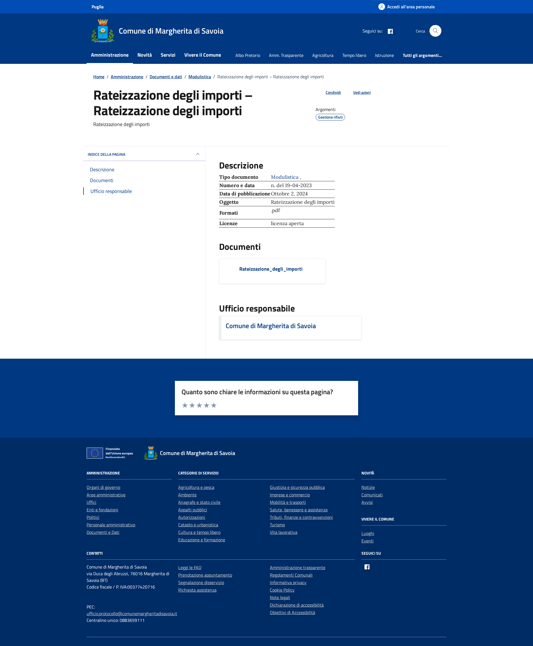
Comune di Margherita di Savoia (271, 326)
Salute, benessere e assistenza (299, 509)
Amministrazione (110, 55)
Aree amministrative (106, 494)
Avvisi (367, 502)
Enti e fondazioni (102, 509)
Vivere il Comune (202, 55)
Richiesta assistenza (197, 590)
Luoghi (367, 533)
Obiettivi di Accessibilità (292, 612)
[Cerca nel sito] (435, 31)
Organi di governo (103, 487)
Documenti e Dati (103, 532)
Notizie (368, 487)
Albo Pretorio (247, 55)
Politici (93, 517)
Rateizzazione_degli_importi (271, 269)
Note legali (280, 597)
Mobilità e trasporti (288, 502)
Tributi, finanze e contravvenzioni (301, 517)
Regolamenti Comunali (291, 575)
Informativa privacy (288, 582)
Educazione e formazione (201, 539)
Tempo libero (354, 55)
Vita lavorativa (283, 532)
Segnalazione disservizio (201, 582)
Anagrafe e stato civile (199, 502)
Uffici (91, 502)
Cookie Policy (282, 590)
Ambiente (187, 494)
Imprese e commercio (290, 494)
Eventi (367, 540)
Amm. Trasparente (286, 55)
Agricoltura (322, 55)
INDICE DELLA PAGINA (106, 154)
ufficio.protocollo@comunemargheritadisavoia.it (132, 613)
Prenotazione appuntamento (205, 575)
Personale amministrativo (111, 524)
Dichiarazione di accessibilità (297, 605)
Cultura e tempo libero (199, 532)
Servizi (168, 55)
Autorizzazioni (191, 517)
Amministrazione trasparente (297, 567)
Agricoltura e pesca (196, 487)
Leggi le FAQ (190, 567)
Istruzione (384, 55)
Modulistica (285, 177)
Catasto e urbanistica (198, 524)
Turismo (277, 524)
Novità (144, 55)
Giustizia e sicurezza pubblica (297, 487)
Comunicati (372, 494)
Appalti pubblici (192, 509)
